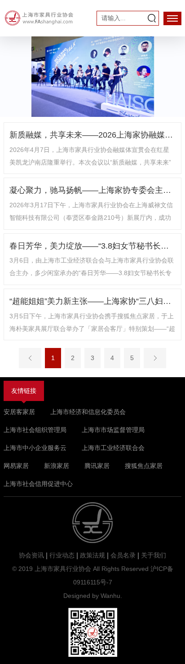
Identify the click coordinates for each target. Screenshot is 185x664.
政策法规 (92, 555)
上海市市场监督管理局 (113, 429)
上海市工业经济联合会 (113, 447)
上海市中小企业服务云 (35, 447)
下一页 (155, 358)
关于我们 (153, 555)
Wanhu (110, 595)
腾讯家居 (97, 465)
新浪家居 (56, 465)
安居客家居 (19, 411)
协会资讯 (31, 555)
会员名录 (123, 555)
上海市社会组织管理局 (35, 429)
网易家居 (16, 465)
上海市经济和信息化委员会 (88, 411)
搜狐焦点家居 (144, 465)
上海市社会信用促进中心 (38, 483)
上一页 (30, 358)
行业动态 (62, 555)
